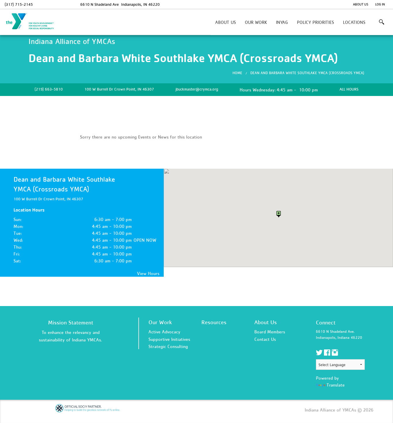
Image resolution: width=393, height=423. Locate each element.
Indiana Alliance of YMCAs (33, 21)
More (382, 22)
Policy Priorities (315, 22)
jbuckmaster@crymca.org (196, 89)
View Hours (148, 273)
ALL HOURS (348, 89)
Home (237, 73)
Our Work (256, 22)
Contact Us (265, 339)
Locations (354, 22)
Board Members (269, 331)
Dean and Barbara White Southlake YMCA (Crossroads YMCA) (307, 73)
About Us (360, 4)
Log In (380, 4)
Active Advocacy (164, 331)
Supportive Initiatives (169, 339)
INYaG (282, 22)
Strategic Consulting (168, 346)
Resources (213, 322)
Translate (336, 384)
